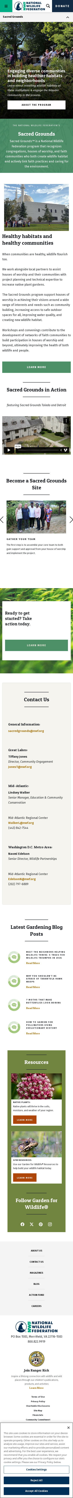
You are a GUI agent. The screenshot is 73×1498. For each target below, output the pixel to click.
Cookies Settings (36, 1469)
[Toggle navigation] (6, 6)
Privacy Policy (38, 1401)
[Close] (68, 1428)
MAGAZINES (36, 1272)
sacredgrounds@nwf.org (26, 731)
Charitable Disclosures (38, 1406)
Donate (62, 6)
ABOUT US (36, 1250)
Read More (33, 963)
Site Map (38, 1410)
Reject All (36, 1480)
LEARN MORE (36, 367)
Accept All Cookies (36, 1491)
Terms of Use (38, 1397)
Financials (38, 1415)
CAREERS (36, 1306)
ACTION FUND (36, 1295)
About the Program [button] (36, 105)
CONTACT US (37, 1261)
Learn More (25, 1119)
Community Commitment (38, 1420)
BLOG (36, 1284)
